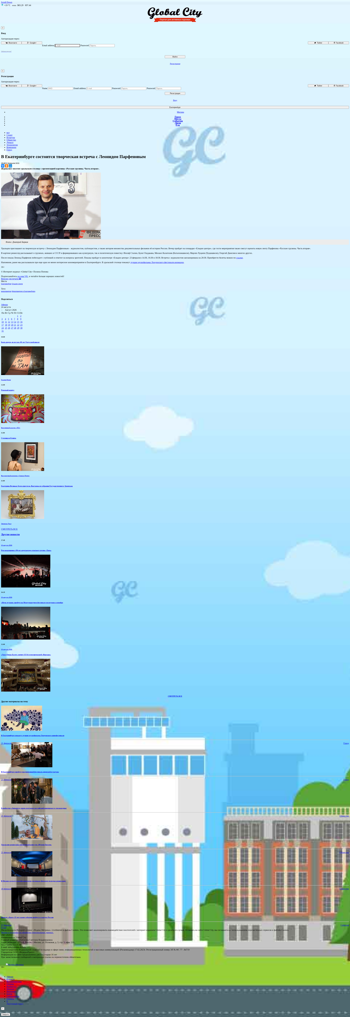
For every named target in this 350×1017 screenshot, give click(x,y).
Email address (48, 45)
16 (21, 322)
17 (3, 325)
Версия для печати (10, 279)
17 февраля (6, 925)
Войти (175, 57)
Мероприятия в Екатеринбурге (23, 291)
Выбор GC (12, 986)
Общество (11, 140)
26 (9, 328)
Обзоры (10, 984)
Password (85, 45)
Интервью (11, 991)
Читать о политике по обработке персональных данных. (27, 932)
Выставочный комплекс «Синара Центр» (15, 476)
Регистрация (175, 64)
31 (3, 331)
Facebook (339, 43)
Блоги (9, 994)
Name (44, 88)
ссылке (239, 258)
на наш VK (23, 276)
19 (9, 325)
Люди (178, 123)
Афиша (4, 304)
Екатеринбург (175, 107)
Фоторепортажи (14, 981)
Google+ (33, 43)
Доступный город (15, 1002)
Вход (175, 100)
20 (12, 325)
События (178, 121)
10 (3, 322)
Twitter (319, 43)
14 (15, 322)
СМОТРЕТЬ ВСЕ (9, 529)
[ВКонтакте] (2, 165)
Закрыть (5, 1014)
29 (18, 328)
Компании (11, 147)
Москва (180, 112)
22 (18, 325)
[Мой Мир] (10, 165)
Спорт (9, 135)
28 (15, 328)
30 (21, 328)
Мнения (10, 989)
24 (3, 328)
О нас (3, 927)
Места (177, 118)
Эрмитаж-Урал (6, 523)
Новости (11, 979)
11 (6, 322)
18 (6, 325)
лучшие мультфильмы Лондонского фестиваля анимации (157, 262)
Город (178, 116)
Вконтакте (12, 43)
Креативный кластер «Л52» (10, 428)
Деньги (10, 142)
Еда (178, 125)
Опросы (10, 999)
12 (9, 322)
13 (12, 322)
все (8, 132)
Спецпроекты (13, 996)
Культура (11, 137)
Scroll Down (6, 2)
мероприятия (6, 291)
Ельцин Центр (17, 284)
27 (12, 328)
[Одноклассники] (6, 165)
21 (15, 325)
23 (21, 325)
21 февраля (6, 743)
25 (6, 328)
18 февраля (6, 889)
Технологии (12, 145)
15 (18, 322)
